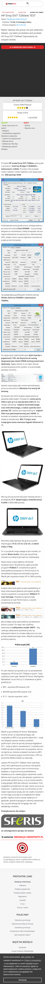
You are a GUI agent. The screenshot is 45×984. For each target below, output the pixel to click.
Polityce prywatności (32, 960)
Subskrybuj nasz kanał (22, 47)
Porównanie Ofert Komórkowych (22, 931)
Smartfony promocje (22, 927)
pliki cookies (26, 957)
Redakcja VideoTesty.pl (17, 19)
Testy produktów (8, 12)
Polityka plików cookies (22, 893)
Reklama (22, 885)
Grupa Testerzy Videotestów (22, 951)
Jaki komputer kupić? (22, 935)
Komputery (22, 12)
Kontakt (23, 900)
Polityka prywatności (22, 889)
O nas (22, 904)
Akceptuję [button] (23, 980)
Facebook (22, 947)
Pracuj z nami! (22, 907)
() (19, 25)
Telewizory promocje (22, 920)
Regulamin (22, 896)
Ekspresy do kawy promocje (22, 924)
